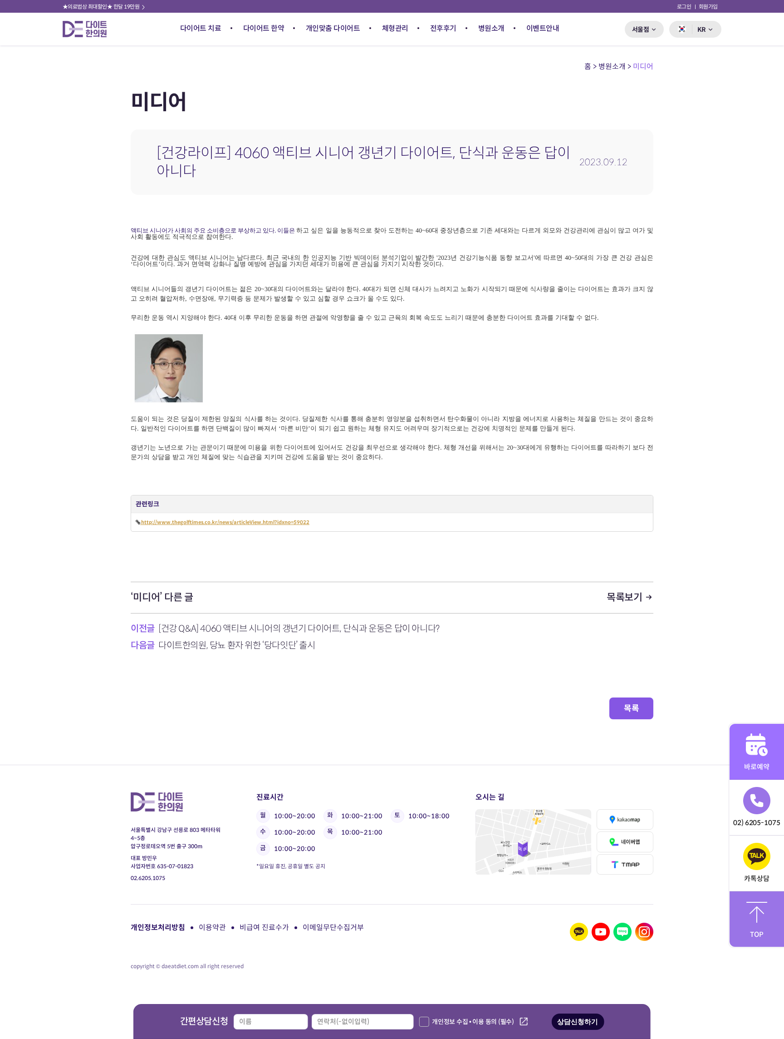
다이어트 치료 (200, 28)
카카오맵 (624, 819)
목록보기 (625, 597)
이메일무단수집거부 (333, 927)
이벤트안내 (542, 28)
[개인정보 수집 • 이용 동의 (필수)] (424, 1022)
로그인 (684, 6)
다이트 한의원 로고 (88, 29)
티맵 (624, 864)
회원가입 (708, 6)
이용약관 (212, 927)
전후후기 (443, 28)
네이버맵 (624, 841)
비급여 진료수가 (264, 927)
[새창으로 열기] (533, 842)
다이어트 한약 (263, 28)
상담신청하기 (577, 1021)
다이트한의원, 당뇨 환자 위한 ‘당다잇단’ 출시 (236, 645)
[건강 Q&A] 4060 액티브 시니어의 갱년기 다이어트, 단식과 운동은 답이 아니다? (299, 628)
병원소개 (491, 28)
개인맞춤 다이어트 (333, 28)
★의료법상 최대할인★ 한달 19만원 (102, 6)
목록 (631, 708)
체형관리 (395, 28)
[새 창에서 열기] (579, 932)
